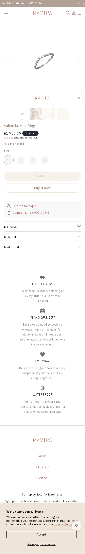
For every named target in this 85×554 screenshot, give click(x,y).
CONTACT (42, 478)
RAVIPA (43, 456)
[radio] (8, 160)
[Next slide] (77, 61)
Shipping (8, 138)
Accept (41, 534)
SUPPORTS (42, 467)
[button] (68, 12)
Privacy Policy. (63, 524)
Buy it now (42, 188)
